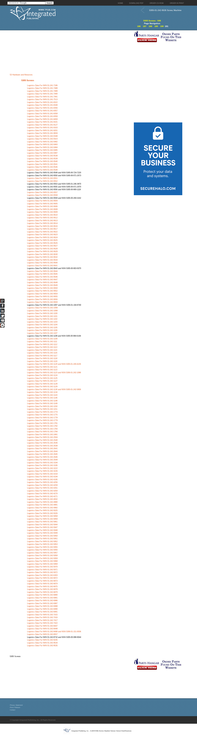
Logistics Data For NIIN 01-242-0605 (42, 204)
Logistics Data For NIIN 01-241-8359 (42, 116)
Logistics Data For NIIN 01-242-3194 (42, 463)
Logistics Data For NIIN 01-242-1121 (42, 367)
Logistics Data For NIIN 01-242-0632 (42, 257)
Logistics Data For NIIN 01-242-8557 (42, 634)
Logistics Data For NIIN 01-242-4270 (42, 493)
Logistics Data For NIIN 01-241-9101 (42, 122)
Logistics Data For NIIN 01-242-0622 (42, 232)
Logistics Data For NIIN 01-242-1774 (42, 412)
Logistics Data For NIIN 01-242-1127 (42, 381)
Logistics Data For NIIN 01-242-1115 (42, 350)
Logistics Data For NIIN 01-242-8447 (42, 626)
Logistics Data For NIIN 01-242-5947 (42, 527)
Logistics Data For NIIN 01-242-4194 (42, 477)
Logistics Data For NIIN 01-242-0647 (42, 279)
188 (150, 26)
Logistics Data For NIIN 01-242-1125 (42, 378)
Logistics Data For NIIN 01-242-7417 (42, 620)
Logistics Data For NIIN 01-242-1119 (42, 361)
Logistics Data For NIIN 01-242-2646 (42, 457)
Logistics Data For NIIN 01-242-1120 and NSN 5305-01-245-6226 (54, 364)
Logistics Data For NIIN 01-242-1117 (42, 356)
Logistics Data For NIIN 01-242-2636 (42, 443)
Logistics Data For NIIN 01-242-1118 (42, 358)
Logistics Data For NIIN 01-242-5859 (42, 519)
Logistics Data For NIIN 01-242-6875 (42, 586)
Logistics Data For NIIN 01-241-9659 (42, 133)
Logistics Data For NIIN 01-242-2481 (42, 434)
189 (156, 26)
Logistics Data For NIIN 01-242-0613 (42, 220)
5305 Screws (27, 80)
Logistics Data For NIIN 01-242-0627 (42, 246)
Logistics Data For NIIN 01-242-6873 (42, 581)
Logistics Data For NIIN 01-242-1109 (42, 339)
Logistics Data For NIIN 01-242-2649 (42, 460)
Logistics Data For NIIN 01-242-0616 (42, 226)
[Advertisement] (71, 50)
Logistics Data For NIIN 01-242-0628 (42, 249)
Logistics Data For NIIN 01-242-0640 (42, 263)
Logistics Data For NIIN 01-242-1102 (42, 319)
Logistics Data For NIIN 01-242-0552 (42, 181)
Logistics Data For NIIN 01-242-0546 (42, 167)
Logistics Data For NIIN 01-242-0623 (42, 234)
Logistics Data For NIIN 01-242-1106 (42, 330)
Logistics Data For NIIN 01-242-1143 (42, 395)
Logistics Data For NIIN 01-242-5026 (42, 513)
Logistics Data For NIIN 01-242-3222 (42, 468)
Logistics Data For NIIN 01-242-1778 (42, 417)
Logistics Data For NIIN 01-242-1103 (42, 322)
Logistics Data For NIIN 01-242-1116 (42, 353)
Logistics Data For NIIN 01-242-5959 (42, 558)
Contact (12, 710)
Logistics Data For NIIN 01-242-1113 (42, 347)
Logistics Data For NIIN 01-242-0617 (42, 229)
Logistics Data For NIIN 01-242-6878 (42, 589)
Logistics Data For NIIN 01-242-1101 (42, 316)
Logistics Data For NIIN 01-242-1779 (42, 420)
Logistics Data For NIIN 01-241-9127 (42, 125)
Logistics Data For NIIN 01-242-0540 (42, 161)
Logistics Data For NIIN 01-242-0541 (42, 164)
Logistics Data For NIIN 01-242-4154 (42, 474)
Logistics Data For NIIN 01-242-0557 (42, 192)
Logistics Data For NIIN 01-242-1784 (42, 431)
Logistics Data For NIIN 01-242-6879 (42, 592)
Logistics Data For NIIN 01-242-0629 (42, 251)
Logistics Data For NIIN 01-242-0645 (42, 274)
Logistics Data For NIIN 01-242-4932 (42, 499)
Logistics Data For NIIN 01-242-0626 (42, 243)
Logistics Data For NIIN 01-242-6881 (42, 598)
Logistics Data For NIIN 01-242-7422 (42, 623)
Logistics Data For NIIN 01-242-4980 (42, 502)
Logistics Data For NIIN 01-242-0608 (42, 209)
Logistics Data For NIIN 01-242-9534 (42, 643)
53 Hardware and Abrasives (21, 75)
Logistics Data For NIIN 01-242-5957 (42, 553)
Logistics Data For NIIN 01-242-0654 (42, 294)
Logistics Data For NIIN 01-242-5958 (42, 555)
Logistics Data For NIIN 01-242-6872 (42, 578)
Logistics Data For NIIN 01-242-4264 (42, 491)
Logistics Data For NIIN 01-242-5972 (42, 572)
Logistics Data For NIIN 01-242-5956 (42, 550)
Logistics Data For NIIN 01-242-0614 (42, 223)
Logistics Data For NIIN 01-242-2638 (42, 446)
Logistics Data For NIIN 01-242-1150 (42, 406)
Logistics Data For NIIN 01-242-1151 (42, 409)
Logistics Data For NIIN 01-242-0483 (42, 144)
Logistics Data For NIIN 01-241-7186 (42, 85)
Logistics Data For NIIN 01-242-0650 (42, 288)
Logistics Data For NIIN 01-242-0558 (42, 195)
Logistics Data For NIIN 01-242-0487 (42, 153)
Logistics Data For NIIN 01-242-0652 (42, 291)
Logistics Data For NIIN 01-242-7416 (42, 617)
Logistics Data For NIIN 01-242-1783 (42, 429)
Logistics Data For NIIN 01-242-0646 (42, 277)
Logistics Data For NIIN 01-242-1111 (42, 341)
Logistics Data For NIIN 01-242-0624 (42, 237)
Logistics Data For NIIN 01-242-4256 (42, 482)
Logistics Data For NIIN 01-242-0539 (42, 159)
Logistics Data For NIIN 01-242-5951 (42, 538)
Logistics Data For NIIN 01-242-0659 (42, 302)
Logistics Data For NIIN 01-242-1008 (42, 308)
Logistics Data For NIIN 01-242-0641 (42, 265)
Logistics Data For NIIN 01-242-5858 (42, 516)
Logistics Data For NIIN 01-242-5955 (42, 547)
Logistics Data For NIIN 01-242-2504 (42, 437)
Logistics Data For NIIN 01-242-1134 (42, 392)
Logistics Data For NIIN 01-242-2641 (42, 448)
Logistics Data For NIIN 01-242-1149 (42, 403)
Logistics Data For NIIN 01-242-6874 (42, 584)
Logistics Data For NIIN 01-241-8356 (42, 108)
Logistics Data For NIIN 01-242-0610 (42, 215)
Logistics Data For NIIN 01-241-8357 (42, 111)
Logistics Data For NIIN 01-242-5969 (42, 564)
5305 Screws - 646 (152, 20)
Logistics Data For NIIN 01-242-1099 (42, 311)
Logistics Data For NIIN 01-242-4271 (42, 496)
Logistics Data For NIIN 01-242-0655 (42, 296)
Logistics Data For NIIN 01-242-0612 (42, 218)
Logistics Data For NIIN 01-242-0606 (42, 206)
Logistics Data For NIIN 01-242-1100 (42, 313)
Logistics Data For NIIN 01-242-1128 (42, 384)
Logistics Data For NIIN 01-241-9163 (42, 127)
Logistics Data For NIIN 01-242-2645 (42, 454)
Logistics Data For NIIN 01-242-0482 (42, 142)
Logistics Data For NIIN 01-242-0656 (42, 299)
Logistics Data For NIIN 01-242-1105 (42, 327)
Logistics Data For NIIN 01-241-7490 (42, 94)
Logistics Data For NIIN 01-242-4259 (42, 485)
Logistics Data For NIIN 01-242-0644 (42, 271)
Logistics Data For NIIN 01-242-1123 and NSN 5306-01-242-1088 (54, 372)
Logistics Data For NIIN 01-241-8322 (42, 102)
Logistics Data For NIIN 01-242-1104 (42, 325)
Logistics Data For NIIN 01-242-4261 (42, 488)
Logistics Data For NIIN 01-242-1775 (42, 415)
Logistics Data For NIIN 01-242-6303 (42, 575)
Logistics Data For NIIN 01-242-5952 (42, 541)
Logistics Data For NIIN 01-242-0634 (42, 260)
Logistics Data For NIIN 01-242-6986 (42, 600)
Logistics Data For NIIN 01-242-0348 (42, 136)
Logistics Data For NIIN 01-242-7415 (42, 615)
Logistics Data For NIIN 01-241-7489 (42, 91)
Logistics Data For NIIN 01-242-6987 (42, 603)
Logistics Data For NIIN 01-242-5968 (42, 561)
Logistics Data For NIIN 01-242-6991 (42, 612)
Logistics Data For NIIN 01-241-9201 (42, 130)
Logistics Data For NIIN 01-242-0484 (42, 147)
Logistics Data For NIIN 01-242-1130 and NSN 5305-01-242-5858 (54, 389)
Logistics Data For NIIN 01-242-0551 (42, 178)
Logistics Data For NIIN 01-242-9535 (42, 645)
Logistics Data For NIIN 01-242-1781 (42, 423)
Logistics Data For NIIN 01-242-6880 (42, 595)
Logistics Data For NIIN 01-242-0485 (42, 150)
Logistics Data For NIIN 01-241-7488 (42, 88)
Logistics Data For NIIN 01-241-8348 (42, 105)
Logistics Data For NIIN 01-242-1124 (42, 375)
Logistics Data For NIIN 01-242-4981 (42, 505)
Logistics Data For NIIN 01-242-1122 (42, 370)
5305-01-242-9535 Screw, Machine (165, 10)
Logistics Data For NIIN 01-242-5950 (42, 536)
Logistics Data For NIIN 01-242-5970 (42, 567)
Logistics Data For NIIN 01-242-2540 (42, 440)
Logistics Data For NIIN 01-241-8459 (42, 119)
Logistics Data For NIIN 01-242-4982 (42, 508)
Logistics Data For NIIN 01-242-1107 (42, 333)
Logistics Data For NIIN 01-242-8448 (42, 629)
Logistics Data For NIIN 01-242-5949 (42, 533)
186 (139, 26)
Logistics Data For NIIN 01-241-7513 (42, 99)
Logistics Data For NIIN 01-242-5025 (42, 510)
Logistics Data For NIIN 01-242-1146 (42, 398)
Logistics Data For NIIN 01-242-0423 (42, 139)
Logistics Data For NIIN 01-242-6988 (42, 606)
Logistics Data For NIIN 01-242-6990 (42, 609)
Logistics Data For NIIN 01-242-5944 (42, 524)
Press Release (15, 707)
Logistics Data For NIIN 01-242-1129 (42, 386)
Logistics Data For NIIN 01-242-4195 (42, 479)
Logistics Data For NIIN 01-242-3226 (42, 471)
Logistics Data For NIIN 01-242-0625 (42, 240)
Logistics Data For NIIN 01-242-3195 (42, 465)
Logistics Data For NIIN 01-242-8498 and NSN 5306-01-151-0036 (54, 631)
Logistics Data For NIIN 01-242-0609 (42, 212)
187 (144, 26)
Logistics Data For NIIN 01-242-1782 (42, 426)
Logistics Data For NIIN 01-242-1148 (42, 401)
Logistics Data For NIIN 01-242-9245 (42, 640)
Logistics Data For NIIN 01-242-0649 (42, 285)
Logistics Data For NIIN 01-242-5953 (42, 544)
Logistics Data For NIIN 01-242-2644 (42, 451)
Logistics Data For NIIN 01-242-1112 (42, 344)
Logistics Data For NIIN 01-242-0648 (42, 282)
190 (162, 26)
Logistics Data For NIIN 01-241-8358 (42, 113)
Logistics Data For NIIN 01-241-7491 (42, 97)
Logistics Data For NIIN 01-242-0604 (42, 201)
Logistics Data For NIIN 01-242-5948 (42, 530)
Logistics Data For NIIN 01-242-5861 (42, 522)
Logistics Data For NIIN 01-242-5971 (42, 570)
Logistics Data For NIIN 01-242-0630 (42, 254)
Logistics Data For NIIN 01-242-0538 (42, 156)
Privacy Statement (16, 705)
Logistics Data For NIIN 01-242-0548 (42, 170)
